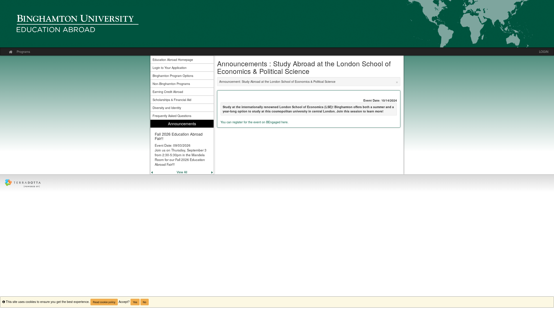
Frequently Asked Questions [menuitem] (172, 116)
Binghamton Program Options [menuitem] (173, 75)
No (144, 302)
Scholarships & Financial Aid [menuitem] (172, 100)
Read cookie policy (104, 302)
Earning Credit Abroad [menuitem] (168, 91)
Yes (135, 302)
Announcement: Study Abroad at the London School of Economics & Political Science (308, 81)
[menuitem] (182, 147)
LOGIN (543, 51)
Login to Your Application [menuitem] (170, 67)
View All (182, 172)
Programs (23, 51)
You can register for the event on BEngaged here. (255, 122)
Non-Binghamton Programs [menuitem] (171, 83)
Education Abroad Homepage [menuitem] (173, 59)
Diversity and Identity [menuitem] (167, 108)
